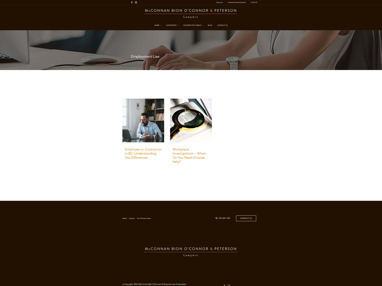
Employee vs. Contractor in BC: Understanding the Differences (143, 153)
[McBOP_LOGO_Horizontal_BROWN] (191, 7)
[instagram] (136, 2)
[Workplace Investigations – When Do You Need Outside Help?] (191, 120)
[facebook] (132, 2)
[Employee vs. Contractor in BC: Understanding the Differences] (143, 120)
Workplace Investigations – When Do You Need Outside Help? (189, 155)
